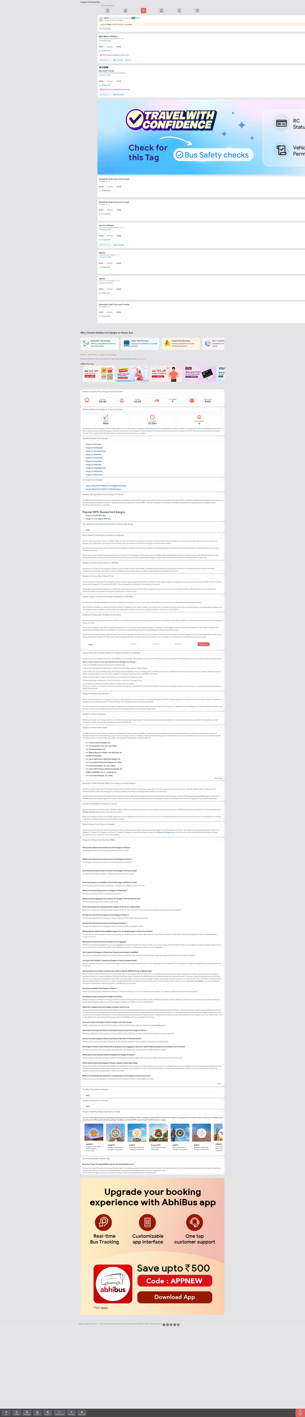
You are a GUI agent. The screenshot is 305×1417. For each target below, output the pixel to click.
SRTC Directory (155, 1120)
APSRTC (89, 1144)
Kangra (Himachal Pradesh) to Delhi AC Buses (103, 489)
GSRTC (175, 1145)
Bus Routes (92, 355)
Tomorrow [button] (110, 5)
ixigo (86, 1324)
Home (83, 355)
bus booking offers (197, 796)
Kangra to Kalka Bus (94, 464)
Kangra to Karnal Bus (94, 461)
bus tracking (157, 1025)
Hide (219, 1083)
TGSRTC (111, 1145)
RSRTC (197, 1145)
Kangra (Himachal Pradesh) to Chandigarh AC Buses (106, 486)
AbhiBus (81, 1324)
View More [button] (218, 778)
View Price (204, 644)
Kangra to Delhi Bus (93, 444)
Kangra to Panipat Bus (94, 458)
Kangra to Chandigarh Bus (96, 468)
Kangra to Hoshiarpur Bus (96, 451)
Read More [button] (141, 359)
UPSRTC (219, 1144)
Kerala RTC (156, 1145)
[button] (107, 10)
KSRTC (132, 1145)
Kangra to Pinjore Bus (94, 475)
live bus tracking (88, 812)
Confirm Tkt (93, 1324)
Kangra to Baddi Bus (94, 454)
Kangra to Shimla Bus (94, 471)
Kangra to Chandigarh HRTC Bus (98, 519)
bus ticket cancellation (195, 981)
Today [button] (103, 5)
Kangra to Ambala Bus (94, 448)
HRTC (88, 500)
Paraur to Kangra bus (165, 832)
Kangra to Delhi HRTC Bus (96, 515)
